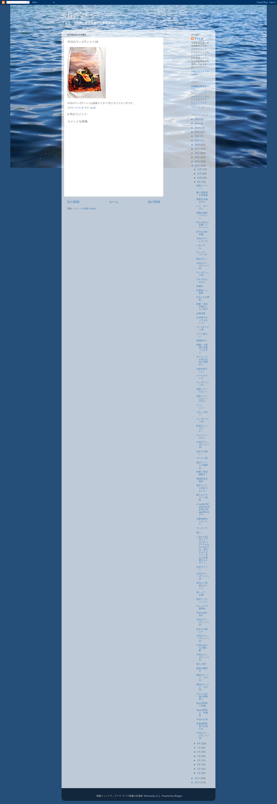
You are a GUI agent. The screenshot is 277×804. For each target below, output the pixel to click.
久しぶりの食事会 (202, 607)
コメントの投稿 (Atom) (84, 208)
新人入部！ (202, 664)
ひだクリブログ (199, 103)
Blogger (178, 796)
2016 (197, 157)
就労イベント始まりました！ (202, 488)
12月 (200, 169)
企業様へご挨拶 (202, 291)
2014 (197, 165)
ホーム (113, 202)
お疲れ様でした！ (202, 370)
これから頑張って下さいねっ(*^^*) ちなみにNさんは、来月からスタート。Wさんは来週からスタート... (202, 549)
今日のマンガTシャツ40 (202, 265)
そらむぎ (198, 38)
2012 (197, 782)
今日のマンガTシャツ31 (202, 657)
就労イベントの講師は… (202, 465)
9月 (199, 182)
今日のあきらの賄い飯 (202, 648)
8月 (199, 743)
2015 (197, 161)
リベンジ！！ (201, 406)
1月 (199, 773)
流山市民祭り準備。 (202, 704)
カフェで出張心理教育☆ (202, 696)
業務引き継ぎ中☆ (202, 200)
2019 (197, 144)
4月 (199, 760)
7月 (199, 748)
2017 (197, 153)
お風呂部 (200, 313)
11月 (199, 173)
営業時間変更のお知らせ (202, 726)
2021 (197, 136)
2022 (197, 132)
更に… (199, 532)
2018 (197, 149)
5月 (199, 756)
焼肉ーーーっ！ (202, 186)
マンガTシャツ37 (202, 383)
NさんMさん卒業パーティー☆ (202, 225)
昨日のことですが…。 (202, 428)
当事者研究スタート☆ (202, 521)
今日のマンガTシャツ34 (202, 576)
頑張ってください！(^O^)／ (202, 398)
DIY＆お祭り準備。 (202, 233)
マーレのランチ (202, 376)
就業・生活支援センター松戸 (202, 306)
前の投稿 (154, 202)
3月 (199, 764)
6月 (199, 752)
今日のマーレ (79, 15)
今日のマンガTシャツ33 (202, 622)
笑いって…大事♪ (202, 593)
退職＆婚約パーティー (202, 215)
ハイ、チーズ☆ (202, 207)
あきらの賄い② (202, 630)
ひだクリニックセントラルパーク (200, 98)
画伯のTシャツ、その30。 (202, 687)
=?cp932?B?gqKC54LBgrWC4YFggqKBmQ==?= (203, 509)
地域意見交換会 (202, 480)
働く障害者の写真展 (202, 193)
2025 (197, 119)
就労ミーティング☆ (202, 600)
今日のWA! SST (201, 614)
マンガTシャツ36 (202, 420)
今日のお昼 (202, 719)
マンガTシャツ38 (202, 328)
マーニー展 (202, 458)
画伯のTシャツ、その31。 (202, 677)
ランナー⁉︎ (201, 528)
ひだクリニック (199, 93)
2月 (199, 769)
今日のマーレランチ (202, 239)
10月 (200, 178)
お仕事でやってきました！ (202, 320)
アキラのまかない (202, 280)
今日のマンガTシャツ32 (202, 638)
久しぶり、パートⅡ (202, 253)
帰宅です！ (202, 259)
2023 (197, 128)
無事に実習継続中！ (202, 473)
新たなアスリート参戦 (202, 497)
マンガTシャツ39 (202, 273)
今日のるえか (198, 107)
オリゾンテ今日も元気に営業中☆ (202, 361)
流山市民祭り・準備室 (202, 712)
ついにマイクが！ (202, 436)
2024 (197, 123)
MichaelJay (149, 796)
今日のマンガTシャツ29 (202, 735)
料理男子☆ (202, 340)
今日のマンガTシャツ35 (202, 444)
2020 (197, 140)
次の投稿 (73, 202)
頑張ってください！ (202, 390)
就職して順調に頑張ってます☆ (202, 349)
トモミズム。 (200, 246)
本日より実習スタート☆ (202, 585)
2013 (197, 778)
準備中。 (200, 286)
